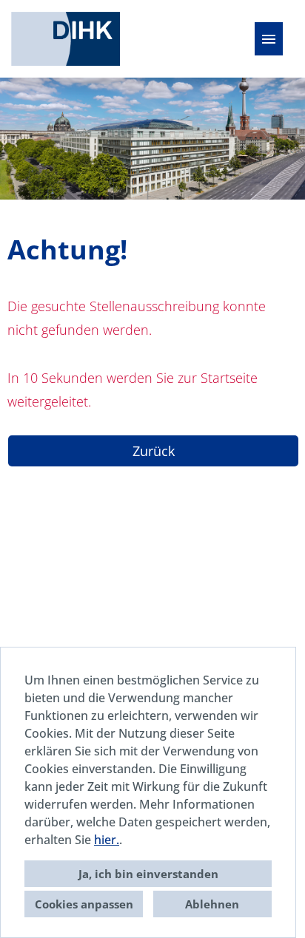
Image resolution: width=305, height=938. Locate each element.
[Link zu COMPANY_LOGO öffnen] (65, 39)
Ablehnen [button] (212, 904)
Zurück (154, 451)
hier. (106, 840)
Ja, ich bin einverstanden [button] (148, 873)
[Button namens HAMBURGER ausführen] (269, 38)
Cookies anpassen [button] (84, 904)
